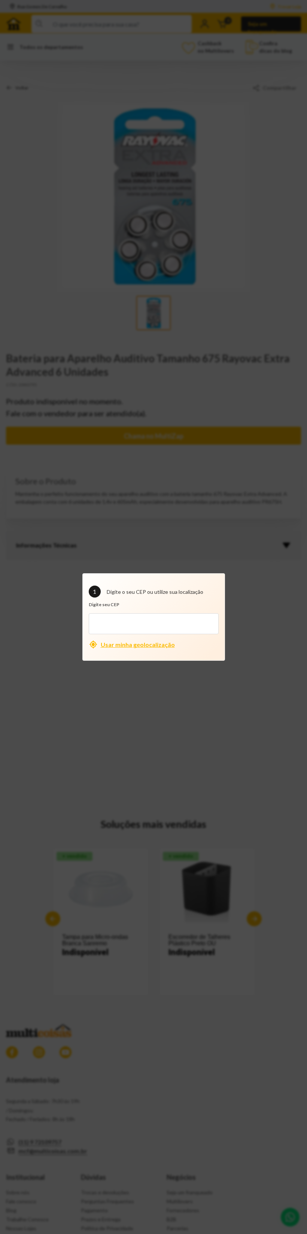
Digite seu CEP (104, 604)
